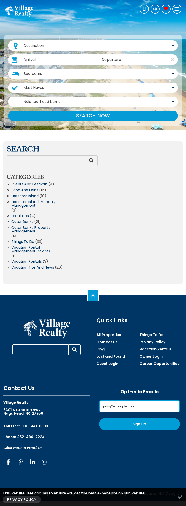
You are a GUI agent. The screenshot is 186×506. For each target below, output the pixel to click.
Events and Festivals (29, 184)
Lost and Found (110, 356)
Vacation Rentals (26, 262)
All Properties (108, 335)
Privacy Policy (153, 342)
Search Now (93, 115)
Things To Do (152, 335)
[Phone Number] (144, 9)
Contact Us (106, 342)
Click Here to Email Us (23, 447)
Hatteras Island (25, 196)
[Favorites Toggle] (166, 9)
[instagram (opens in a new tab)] (44, 462)
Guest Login (107, 364)
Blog (100, 349)
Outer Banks (22, 222)
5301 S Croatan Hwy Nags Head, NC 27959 (23, 411)
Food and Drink (24, 190)
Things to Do (22, 242)
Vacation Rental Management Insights (30, 250)
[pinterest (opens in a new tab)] (20, 462)
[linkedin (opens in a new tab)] (32, 462)
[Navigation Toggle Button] (176, 9)
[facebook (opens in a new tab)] (8, 462)
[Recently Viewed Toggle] (155, 9)
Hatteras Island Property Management (33, 204)
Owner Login (151, 356)
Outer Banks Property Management (30, 230)
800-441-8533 (34, 426)
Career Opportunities (159, 364)
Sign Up (139, 424)
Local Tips (20, 216)
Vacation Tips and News (32, 268)
